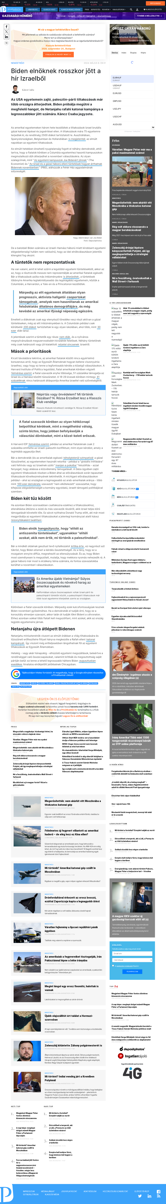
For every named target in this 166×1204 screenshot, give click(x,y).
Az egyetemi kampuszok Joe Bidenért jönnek (60, 160)
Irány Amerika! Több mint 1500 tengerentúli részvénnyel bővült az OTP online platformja (131, 741)
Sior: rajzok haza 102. (121, 804)
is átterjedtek (71, 276)
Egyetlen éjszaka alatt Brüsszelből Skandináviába (127, 617)
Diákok (34, 683)
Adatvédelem (90, 1191)
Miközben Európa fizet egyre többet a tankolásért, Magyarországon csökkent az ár (131, 561)
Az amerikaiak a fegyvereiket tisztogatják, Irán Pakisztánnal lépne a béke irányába (73, 958)
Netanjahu (93, 683)
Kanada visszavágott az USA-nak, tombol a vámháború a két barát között (130, 528)
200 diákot (29, 327)
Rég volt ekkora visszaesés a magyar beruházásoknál (29, 757)
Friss (87, 10)
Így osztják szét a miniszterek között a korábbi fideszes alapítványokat (82, 770)
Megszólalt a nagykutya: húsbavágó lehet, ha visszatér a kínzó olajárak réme (33, 733)
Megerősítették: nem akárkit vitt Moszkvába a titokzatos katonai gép (33, 749)
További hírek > (119, 471)
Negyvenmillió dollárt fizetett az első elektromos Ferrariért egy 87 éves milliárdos (138, 441)
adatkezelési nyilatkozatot (124, 966)
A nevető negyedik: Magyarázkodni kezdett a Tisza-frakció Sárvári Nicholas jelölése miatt (131, 1027)
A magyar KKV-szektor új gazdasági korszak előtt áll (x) (130, 918)
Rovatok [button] (105, 10)
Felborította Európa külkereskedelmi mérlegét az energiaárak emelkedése (128, 539)
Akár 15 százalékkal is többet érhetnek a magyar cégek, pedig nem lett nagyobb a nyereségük (137, 310)
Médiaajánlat (48, 1191)
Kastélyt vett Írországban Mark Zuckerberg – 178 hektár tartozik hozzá (138, 375)
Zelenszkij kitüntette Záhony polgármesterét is (73, 1045)
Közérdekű (116, 145)
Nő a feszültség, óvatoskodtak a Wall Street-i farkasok (33, 775)
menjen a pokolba (66, 465)
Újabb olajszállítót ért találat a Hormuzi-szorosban (69, 1017)
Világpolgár (26, 686)
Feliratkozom (132, 972)
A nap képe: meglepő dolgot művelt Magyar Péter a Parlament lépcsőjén (25, 1132)
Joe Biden (83, 683)
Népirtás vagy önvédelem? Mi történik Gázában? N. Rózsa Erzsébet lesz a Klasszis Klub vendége (69, 398)
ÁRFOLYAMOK (155, 3)
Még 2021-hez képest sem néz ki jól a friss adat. (131, 235)
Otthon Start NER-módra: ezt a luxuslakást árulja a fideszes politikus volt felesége (80, 739)
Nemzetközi (17, 63)
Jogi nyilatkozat (69, 1191)
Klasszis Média (52, 1194)
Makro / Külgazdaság (120, 222)
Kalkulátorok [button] (118, 10)
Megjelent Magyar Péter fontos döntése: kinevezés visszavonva (27, 1115)
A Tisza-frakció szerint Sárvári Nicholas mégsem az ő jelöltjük (80, 764)
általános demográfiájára (58, 306)
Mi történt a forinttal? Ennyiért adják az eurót (59, 1114)
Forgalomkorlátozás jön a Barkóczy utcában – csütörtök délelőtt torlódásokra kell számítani (132, 772)
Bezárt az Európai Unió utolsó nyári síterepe (131, 608)
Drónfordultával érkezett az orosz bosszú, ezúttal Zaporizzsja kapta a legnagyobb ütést (72, 899)
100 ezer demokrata (28, 484)
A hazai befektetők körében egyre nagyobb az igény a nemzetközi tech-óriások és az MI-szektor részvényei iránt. (131, 752)
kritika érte (77, 546)
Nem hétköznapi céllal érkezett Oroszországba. (131, 214)
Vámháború (33, 10)
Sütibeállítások (31, 1194)
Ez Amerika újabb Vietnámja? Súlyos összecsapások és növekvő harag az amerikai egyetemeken (64, 582)
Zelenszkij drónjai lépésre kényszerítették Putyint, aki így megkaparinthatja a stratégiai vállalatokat (32, 766)
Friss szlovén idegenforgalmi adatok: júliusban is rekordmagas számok (128, 628)
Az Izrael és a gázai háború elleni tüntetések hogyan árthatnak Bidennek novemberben (56, 165)
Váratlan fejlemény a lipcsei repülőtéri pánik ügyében (71, 929)
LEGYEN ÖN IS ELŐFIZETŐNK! (58, 699)
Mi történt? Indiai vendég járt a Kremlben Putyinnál (69, 1078)
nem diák (64, 336)
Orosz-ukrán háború (131, 28)
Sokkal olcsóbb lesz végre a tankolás (60, 1141)
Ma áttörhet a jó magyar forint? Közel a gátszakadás (30, 783)
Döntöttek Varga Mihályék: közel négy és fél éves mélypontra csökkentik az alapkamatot (131, 1038)
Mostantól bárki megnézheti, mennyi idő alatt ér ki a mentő (132, 813)
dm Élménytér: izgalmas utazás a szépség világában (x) (132, 676)
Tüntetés (15, 686)
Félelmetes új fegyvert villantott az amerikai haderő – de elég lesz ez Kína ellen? (71, 832)
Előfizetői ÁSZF (142, 1191)
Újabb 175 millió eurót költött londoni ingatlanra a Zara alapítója (136, 347)
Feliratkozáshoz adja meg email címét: (126, 949)
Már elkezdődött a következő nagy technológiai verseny (127, 572)
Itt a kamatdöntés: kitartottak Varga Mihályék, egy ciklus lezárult (82, 751)
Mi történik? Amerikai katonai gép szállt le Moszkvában (70, 869)
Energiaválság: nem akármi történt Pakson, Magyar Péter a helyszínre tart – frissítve (134, 870)
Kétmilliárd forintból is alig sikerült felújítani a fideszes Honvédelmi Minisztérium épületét (82, 757)
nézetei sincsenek (68, 344)
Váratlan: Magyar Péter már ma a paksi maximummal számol (30, 741)
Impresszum (29, 1191)
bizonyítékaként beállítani (26, 520)
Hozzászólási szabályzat (115, 1191)
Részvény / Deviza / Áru (120, 274)
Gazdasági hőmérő (17, 16)
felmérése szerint (21, 373)
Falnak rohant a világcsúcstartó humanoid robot (130, 550)
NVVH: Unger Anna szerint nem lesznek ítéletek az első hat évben (79, 745)
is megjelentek (76, 138)
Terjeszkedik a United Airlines (125, 589)
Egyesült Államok (45, 683)
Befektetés (95, 10)
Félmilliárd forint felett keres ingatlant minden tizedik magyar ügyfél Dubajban (137, 405)
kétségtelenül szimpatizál (78, 457)
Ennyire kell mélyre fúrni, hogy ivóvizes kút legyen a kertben (60, 1155)
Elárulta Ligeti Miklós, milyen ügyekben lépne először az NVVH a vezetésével (82, 733)
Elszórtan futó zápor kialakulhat (126, 796)
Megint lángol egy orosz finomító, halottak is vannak (72, 988)
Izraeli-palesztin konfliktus (66, 683)
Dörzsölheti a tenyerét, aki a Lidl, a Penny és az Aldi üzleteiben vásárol (60, 1128)
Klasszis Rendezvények (70, 10)
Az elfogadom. (127, 966)
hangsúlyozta (48, 528)
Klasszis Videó (49, 10)
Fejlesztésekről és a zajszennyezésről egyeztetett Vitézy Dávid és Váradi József (130, 598)
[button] (137, 9)
